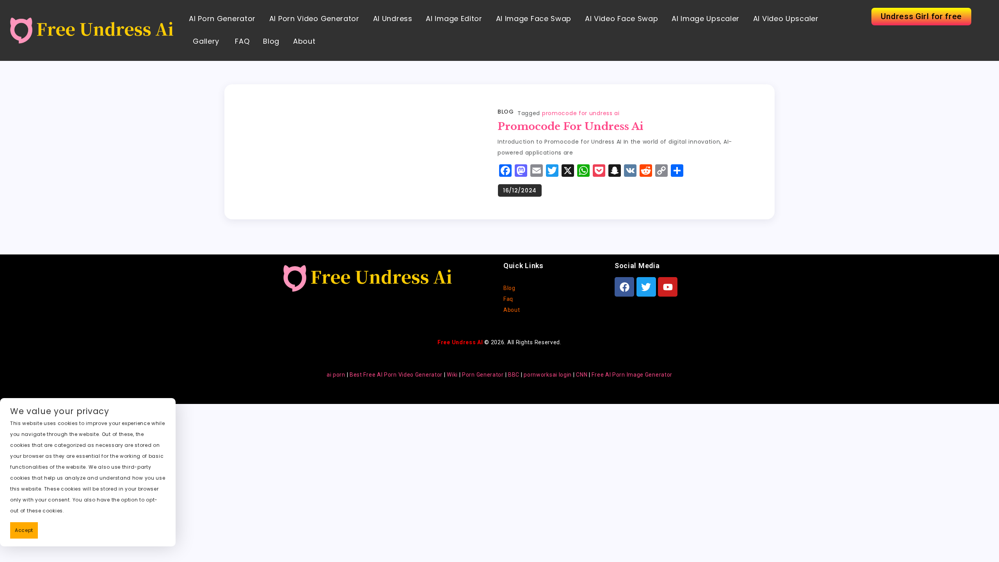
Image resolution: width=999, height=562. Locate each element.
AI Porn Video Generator (314, 18)
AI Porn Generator (222, 18)
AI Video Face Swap (621, 18)
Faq (508, 299)
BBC (513, 375)
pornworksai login (548, 375)
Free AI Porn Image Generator (632, 375)
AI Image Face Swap (534, 18)
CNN (581, 375)
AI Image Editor (454, 18)
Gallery (206, 41)
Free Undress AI (460, 342)
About (304, 41)
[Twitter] (646, 287)
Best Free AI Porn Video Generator (396, 375)
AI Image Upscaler (705, 18)
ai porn (336, 375)
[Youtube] (667, 287)
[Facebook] (624, 287)
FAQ (241, 41)
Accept (24, 530)
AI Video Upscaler (786, 18)
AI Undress (392, 18)
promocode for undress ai (581, 113)
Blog (271, 41)
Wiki (452, 375)
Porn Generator (483, 375)
